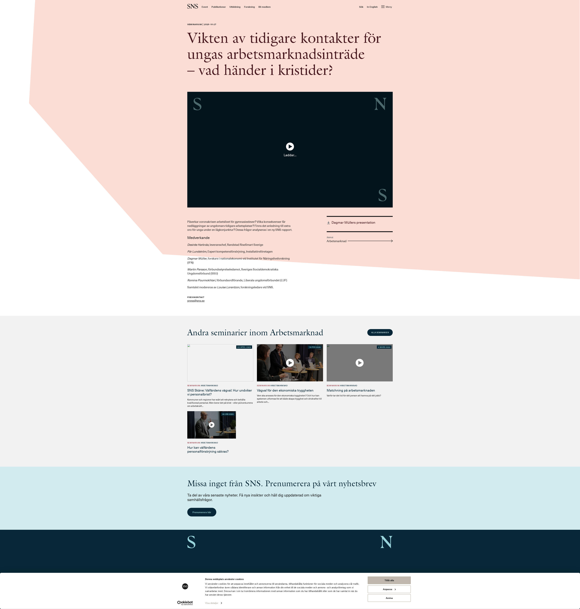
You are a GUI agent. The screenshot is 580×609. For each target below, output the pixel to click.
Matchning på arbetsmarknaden (351, 390)
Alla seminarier (380, 332)
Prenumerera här (201, 512)
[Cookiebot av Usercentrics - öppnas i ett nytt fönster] (185, 603)
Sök (361, 6)
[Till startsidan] (192, 6)
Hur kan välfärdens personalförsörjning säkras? (208, 449)
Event (205, 6)
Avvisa (389, 598)
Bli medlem (264, 6)
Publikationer (218, 6)
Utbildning (234, 6)
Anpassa (387, 589)
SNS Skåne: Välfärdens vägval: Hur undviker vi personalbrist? (219, 392)
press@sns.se (196, 300)
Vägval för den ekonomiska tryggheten (285, 390)
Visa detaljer (211, 603)
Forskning (249, 6)
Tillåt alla (389, 580)
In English (372, 6)
